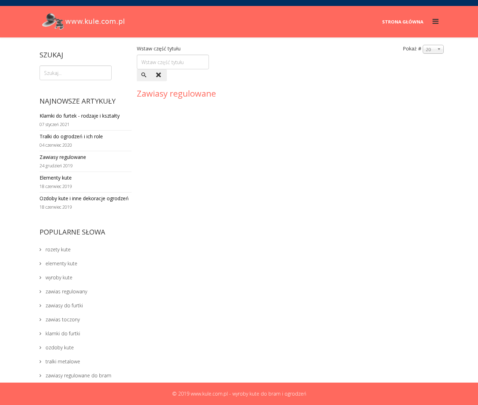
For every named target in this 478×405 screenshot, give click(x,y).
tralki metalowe (62, 361)
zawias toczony (62, 319)
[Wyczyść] (159, 75)
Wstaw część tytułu (159, 48)
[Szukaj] (144, 75)
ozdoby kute (59, 347)
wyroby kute (58, 277)
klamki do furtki (62, 333)
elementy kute (60, 263)
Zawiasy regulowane (176, 93)
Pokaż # (412, 48)
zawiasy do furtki (63, 305)
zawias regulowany (65, 291)
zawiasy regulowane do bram (77, 375)
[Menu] (435, 21)
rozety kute (57, 249)
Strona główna (402, 22)
